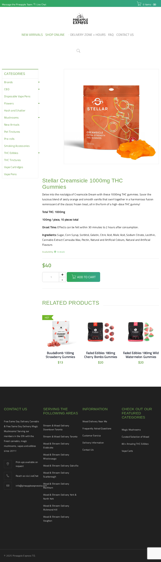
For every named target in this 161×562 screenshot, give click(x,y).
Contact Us (88, 450)
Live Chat (41, 4)
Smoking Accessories (17, 146)
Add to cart (86, 277)
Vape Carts (127, 451)
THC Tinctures (12, 160)
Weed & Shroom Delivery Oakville (60, 465)
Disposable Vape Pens (17, 96)
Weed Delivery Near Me (94, 421)
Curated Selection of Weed (135, 437)
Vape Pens (10, 174)
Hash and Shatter (14, 110)
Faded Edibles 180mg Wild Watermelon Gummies (141, 354)
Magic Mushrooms (131, 429)
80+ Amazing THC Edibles (135, 444)
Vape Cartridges (13, 167)
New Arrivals (11, 125)
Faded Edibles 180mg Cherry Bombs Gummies (100, 354)
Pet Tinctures (12, 132)
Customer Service (91, 435)
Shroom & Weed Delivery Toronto (60, 436)
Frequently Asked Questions (97, 428)
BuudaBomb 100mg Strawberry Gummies (60, 354)
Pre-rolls (9, 139)
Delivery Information (93, 442)
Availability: (47, 251)
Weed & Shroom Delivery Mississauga (56, 456)
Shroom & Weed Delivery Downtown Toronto (56, 427)
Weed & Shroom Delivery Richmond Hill (56, 507)
